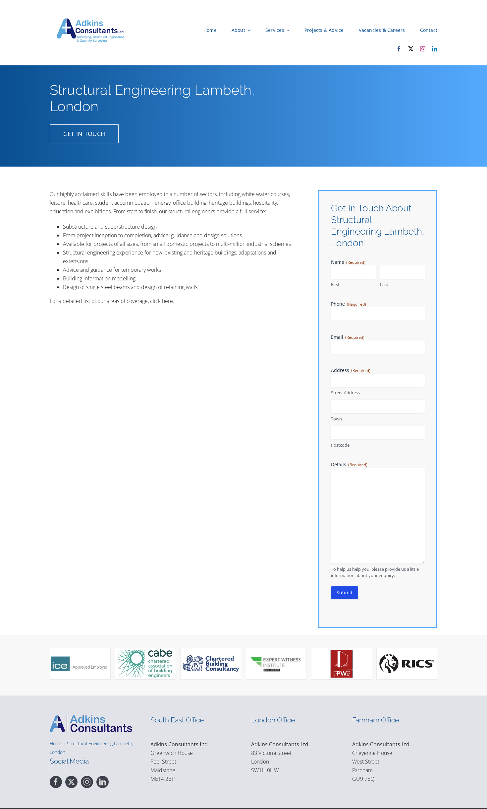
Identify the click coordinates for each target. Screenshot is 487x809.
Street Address (345, 393)
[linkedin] (434, 48)
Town (336, 419)
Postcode (340, 445)
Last (384, 284)
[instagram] (422, 48)
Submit (344, 592)
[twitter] (410, 48)
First (335, 284)
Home (56, 743)
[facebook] (399, 48)
